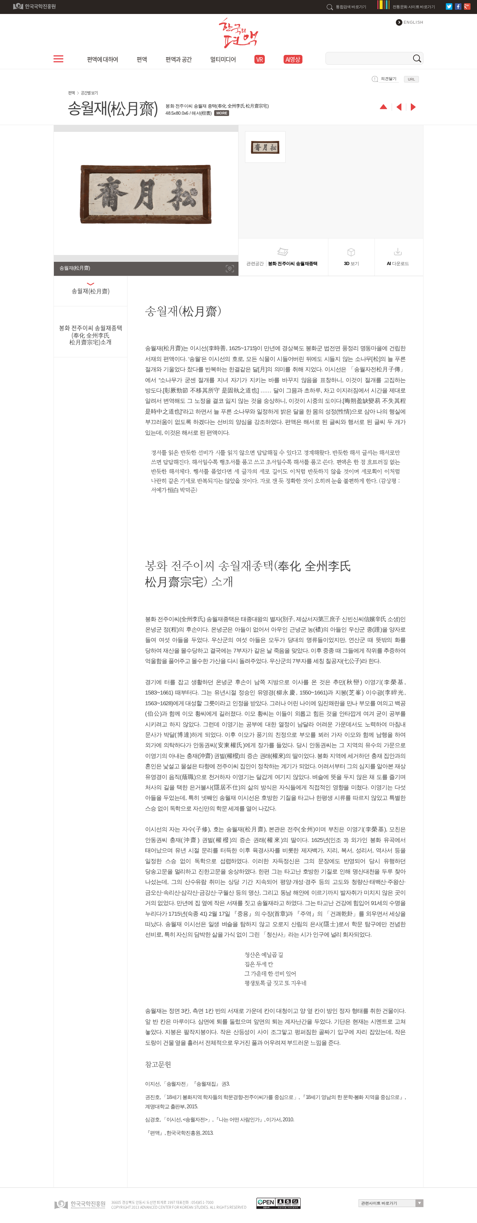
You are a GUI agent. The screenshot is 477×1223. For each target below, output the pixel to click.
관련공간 (281, 263)
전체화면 (230, 268)
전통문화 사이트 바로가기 (414, 7)
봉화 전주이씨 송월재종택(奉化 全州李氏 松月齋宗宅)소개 (90, 335)
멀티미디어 (223, 59)
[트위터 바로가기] (450, 6)
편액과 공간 (178, 59)
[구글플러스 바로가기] (468, 6)
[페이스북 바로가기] (459, 6)
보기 (351, 263)
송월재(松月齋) (91, 291)
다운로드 (398, 263)
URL (411, 79)
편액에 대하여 (102, 59)
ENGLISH (413, 22)
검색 (417, 58)
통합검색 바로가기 (351, 7)
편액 (142, 59)
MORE (221, 113)
